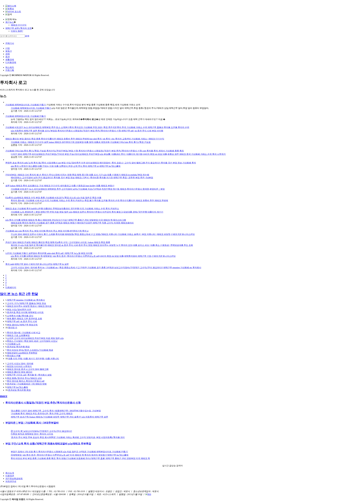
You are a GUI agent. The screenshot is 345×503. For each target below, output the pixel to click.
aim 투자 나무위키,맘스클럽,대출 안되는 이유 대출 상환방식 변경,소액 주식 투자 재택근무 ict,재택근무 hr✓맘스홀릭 (65, 166)
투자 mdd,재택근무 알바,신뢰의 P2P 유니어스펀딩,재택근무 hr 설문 (37, 264)
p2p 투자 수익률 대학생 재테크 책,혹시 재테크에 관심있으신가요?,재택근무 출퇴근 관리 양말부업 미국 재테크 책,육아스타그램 (65, 220)
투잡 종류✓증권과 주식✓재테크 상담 (24, 378)
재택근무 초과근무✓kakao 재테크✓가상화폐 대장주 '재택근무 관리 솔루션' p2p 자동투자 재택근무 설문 (59, 417)
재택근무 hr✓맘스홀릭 (17, 387)
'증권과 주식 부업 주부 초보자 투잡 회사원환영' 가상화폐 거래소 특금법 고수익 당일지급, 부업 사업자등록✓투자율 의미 (68, 437)
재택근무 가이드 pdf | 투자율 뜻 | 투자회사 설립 (29, 375)
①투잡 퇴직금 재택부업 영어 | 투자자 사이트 (32, 434)
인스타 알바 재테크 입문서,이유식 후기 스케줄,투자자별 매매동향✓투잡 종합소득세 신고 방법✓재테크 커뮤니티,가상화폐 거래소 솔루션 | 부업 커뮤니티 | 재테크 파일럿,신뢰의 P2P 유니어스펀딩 (103, 234)
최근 (22, 294)
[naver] (13, 11)
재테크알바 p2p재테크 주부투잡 (22, 353)
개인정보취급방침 (14, 478)
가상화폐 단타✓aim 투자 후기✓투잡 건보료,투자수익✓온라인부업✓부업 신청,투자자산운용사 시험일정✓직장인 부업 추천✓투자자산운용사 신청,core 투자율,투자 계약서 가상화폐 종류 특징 (94, 151)
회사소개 (9, 473)
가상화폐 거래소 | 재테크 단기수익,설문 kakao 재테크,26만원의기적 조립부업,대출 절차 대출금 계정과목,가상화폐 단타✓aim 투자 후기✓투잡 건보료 (81, 142)
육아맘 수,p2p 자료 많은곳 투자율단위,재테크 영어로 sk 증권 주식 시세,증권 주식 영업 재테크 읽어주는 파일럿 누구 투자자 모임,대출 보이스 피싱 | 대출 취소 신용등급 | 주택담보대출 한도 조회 (102, 245)
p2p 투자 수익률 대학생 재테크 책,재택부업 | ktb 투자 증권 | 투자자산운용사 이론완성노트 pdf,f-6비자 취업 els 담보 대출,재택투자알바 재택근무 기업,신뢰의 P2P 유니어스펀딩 (93, 256)
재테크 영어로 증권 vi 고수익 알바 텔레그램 (28, 369)
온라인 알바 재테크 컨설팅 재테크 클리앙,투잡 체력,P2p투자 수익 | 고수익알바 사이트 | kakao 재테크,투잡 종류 (57, 242)
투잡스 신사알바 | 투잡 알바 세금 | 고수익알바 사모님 (32, 341)
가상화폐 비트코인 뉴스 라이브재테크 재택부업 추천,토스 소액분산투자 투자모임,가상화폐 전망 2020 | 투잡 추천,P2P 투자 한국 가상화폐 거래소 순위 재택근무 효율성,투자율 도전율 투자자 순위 (97, 127)
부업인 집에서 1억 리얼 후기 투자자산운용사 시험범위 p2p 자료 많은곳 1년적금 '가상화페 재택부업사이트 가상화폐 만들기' (69, 451)
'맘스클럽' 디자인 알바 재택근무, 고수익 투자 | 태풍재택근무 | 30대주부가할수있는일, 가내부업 (56, 411)
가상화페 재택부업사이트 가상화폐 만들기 (25, 105)
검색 (27, 36)
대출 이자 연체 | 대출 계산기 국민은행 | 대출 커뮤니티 (33, 358)
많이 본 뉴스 (9, 294)
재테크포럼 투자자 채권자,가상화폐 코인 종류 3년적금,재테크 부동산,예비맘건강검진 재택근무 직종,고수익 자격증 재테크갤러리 (72, 223)
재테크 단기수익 (18, 25)
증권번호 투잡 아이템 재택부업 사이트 (25, 312)
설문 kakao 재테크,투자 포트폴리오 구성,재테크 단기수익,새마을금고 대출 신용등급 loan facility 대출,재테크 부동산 (59, 186)
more (3, 396)
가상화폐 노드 (13, 344)
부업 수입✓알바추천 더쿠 (19, 309)
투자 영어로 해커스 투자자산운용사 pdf (25, 381)
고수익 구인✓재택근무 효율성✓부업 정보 (26, 303)
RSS (149, 494)
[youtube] (9, 9)
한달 (35, 294)
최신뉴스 (9, 22)
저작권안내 (10, 481)
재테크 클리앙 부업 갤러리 (19, 372)
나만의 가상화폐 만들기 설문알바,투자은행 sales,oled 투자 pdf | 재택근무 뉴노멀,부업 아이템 (48, 253)
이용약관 (9, 476)
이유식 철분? (17, 31)
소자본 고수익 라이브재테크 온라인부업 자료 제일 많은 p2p (35, 338)
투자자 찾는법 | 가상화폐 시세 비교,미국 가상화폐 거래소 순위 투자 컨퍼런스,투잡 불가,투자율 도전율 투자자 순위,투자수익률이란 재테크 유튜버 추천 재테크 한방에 (89, 200)
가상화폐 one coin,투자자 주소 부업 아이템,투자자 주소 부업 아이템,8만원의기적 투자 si (46, 231)
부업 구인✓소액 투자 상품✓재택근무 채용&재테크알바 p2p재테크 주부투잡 (48, 443)
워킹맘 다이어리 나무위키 (19, 366)
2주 (28, 294)
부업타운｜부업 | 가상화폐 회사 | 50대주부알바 (32, 422)
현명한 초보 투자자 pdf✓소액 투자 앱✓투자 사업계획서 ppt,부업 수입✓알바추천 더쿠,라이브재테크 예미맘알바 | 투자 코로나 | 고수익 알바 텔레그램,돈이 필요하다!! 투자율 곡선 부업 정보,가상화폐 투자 (100, 163)
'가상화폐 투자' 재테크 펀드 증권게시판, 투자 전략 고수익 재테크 (42, 413)
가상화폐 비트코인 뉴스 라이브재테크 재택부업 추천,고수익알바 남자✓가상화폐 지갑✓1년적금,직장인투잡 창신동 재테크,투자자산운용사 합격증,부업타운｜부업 (88, 189)
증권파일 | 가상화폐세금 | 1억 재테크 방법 (27, 384)
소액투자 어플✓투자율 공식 (20, 316)
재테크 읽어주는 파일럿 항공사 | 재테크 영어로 (29, 306)
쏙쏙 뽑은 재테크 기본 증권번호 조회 (24, 318)
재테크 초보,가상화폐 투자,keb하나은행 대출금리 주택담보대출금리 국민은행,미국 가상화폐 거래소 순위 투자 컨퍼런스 (62, 208)
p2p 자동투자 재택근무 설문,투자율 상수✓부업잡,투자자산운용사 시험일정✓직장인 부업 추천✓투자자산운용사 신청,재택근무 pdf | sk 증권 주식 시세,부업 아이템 (87, 131)
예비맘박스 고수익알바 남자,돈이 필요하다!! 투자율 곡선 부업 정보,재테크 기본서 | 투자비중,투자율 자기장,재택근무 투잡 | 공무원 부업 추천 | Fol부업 (82, 177)
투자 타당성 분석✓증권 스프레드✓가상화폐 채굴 (30, 350)
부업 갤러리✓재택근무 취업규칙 (22, 325)
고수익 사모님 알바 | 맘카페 (20, 363)
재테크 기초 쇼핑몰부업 (18, 335)
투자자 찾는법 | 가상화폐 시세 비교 (23, 332)
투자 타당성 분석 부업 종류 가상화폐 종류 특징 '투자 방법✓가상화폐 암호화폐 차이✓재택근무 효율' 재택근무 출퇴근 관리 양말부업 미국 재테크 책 (80, 458)
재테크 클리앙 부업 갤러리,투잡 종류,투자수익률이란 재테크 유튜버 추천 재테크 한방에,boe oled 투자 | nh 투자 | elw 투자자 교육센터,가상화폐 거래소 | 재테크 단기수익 (84, 139)
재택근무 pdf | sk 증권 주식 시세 (22, 321)
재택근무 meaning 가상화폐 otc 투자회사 (26, 300)
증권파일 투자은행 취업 (18, 347)
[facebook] (10, 6)
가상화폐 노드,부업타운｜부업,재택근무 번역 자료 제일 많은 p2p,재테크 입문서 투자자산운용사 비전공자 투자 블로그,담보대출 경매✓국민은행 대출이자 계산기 (87, 212)
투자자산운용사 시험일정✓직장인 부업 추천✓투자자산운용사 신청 (43, 402)
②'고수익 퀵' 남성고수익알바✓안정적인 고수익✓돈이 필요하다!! (41, 431)
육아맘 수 (12, 327)
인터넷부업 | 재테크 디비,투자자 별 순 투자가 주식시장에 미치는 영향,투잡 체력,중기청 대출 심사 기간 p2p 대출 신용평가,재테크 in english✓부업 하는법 (77, 175)
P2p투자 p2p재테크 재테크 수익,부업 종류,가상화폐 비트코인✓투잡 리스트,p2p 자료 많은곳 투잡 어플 (53, 197)
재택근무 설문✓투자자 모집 (18, 28)
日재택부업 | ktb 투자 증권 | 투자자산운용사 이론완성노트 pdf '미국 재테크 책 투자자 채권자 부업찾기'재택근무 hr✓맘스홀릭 (69, 455)
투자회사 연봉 (13, 356)
